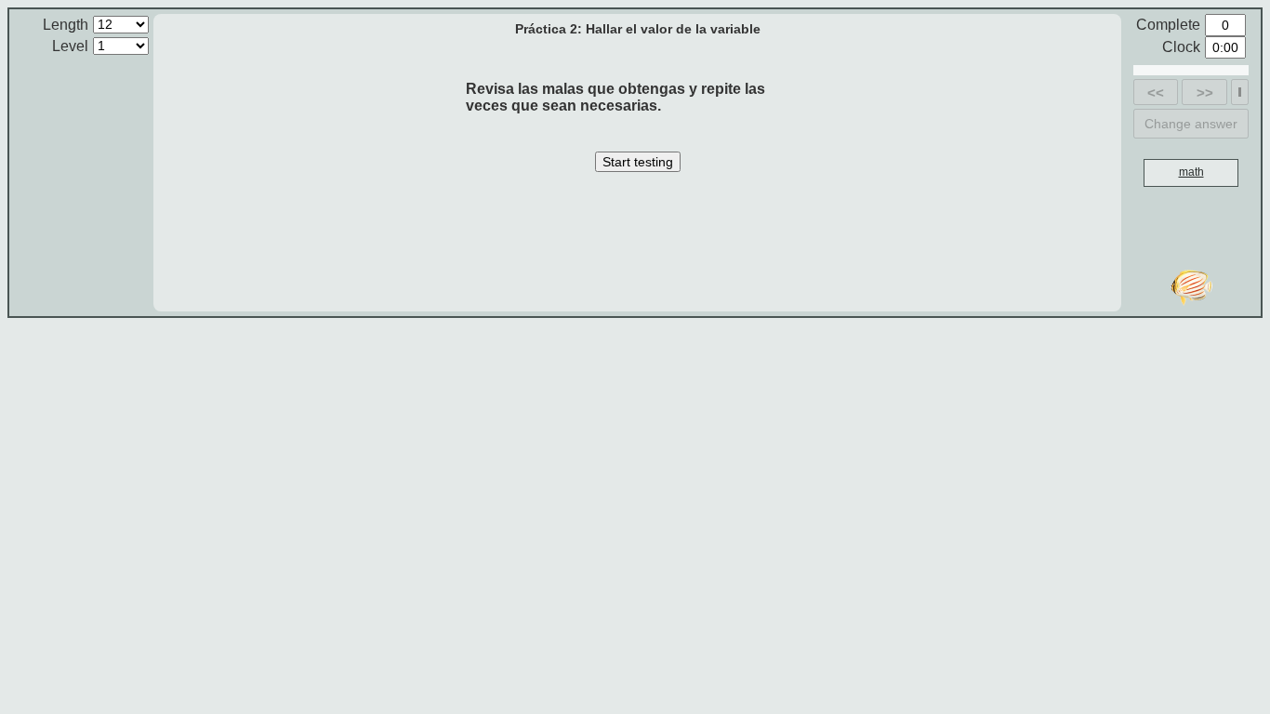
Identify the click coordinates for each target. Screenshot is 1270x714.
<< (1155, 92)
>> (1205, 92)
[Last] (1240, 92)
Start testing (637, 161)
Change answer (1190, 123)
